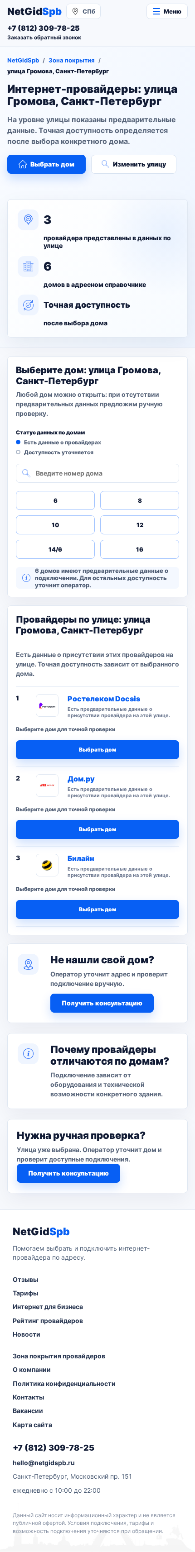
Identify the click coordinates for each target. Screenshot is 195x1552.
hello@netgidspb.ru (44, 1462)
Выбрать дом (52, 164)
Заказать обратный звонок (44, 37)
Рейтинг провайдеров (48, 1320)
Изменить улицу (139, 164)
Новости (26, 1334)
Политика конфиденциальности (64, 1383)
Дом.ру (81, 778)
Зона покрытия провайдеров (59, 1356)
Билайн (81, 858)
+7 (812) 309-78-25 (53, 1447)
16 (139, 549)
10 (55, 524)
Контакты (28, 1397)
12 (139, 524)
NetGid (34, 11)
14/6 (55, 549)
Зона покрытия (72, 60)
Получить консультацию (102, 1003)
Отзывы (25, 1279)
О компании (32, 1369)
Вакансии (28, 1410)
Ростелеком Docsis (104, 698)
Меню (172, 11)
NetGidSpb (23, 60)
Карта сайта (32, 1424)
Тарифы (25, 1293)
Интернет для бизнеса (48, 1306)
